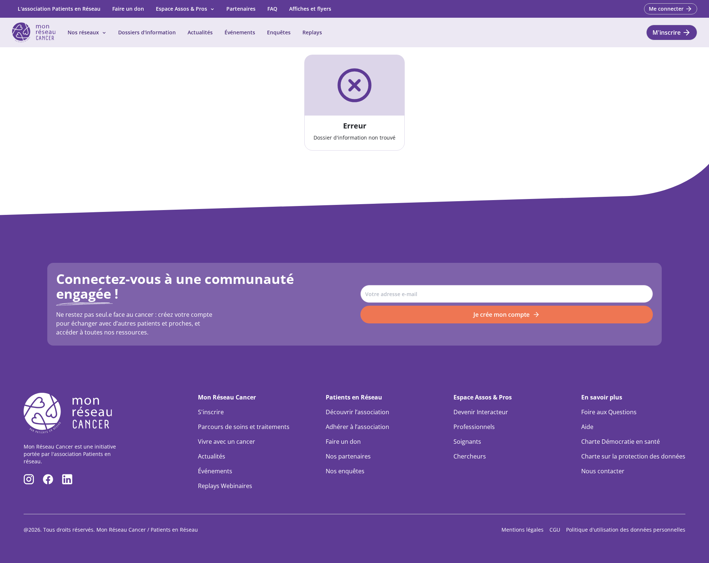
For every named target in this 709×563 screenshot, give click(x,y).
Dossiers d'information (147, 32)
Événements (240, 32)
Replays (312, 32)
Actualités (200, 32)
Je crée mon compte (501, 314)
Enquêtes (279, 32)
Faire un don (128, 8)
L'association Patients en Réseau (59, 8)
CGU (554, 529)
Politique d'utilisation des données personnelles (625, 529)
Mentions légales (522, 529)
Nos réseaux (83, 32)
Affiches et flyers (310, 8)
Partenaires (241, 8)
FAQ (272, 8)
